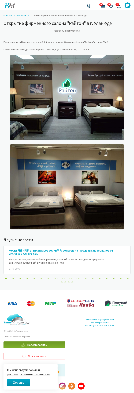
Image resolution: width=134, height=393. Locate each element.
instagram (62, 386)
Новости (21, 15)
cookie (33, 370)
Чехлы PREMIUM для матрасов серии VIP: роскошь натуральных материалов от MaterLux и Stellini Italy (61, 252)
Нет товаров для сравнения (102, 5)
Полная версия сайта (100, 322)
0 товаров (118, 5)
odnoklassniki (71, 386)
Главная (7, 15)
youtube (81, 386)
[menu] (128, 5)
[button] (6, 278)
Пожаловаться (36, 356)
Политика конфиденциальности (99, 319)
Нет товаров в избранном (110, 5)
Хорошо (18, 382)
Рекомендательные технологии (99, 325)
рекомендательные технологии (28, 374)
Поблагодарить (37, 344)
